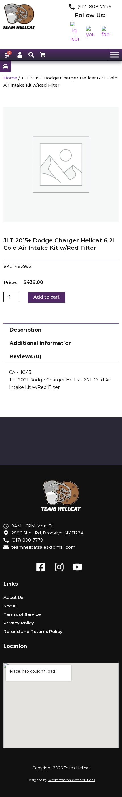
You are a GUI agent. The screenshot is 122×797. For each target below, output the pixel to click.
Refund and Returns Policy (32, 631)
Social (9, 606)
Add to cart (46, 297)
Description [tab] (25, 330)
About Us (13, 597)
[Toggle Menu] (114, 54)
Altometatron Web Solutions (71, 780)
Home (10, 78)
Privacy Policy (18, 623)
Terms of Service (22, 614)
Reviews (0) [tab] (25, 356)
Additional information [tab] (41, 343)
